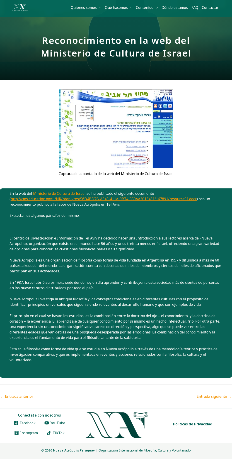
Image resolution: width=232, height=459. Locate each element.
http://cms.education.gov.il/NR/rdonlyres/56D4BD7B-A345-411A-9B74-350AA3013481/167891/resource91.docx (104, 198)
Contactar (210, 7)
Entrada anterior (16, 396)
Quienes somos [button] (84, 7)
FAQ (194, 7)
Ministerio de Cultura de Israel (59, 193)
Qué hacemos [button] (116, 7)
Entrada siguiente (214, 396)
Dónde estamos (175, 7)
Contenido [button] (144, 7)
